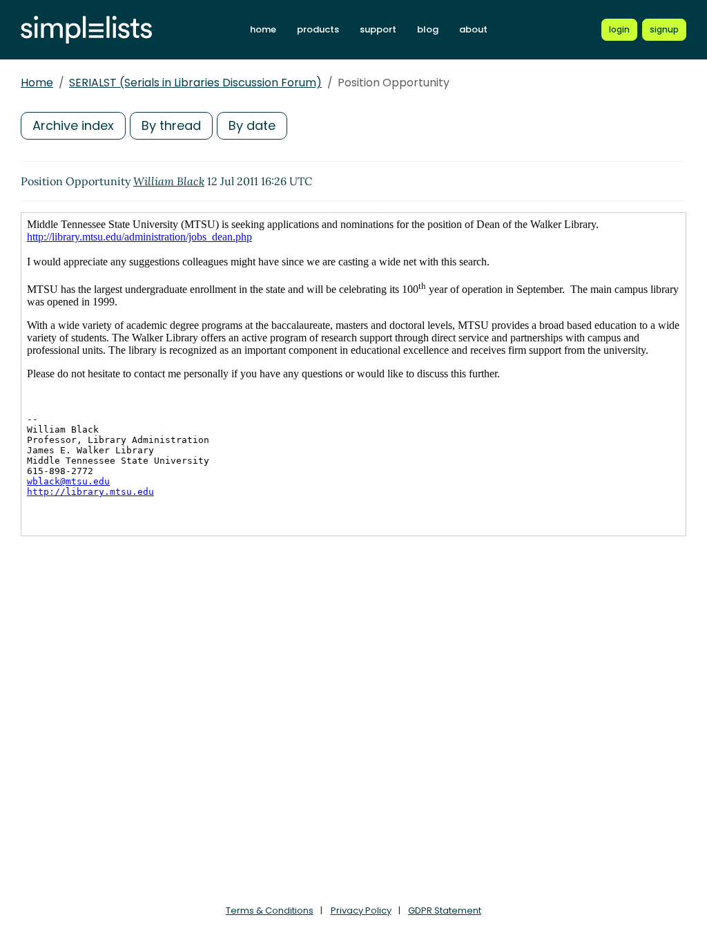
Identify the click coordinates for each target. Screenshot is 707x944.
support (378, 29)
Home (37, 83)
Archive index (73, 125)
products (318, 29)
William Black (168, 181)
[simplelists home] (86, 30)
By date (252, 125)
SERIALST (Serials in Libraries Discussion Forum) (195, 83)
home (263, 29)
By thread (171, 125)
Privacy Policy (361, 910)
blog (427, 29)
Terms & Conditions (269, 910)
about (473, 29)
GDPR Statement (444, 910)
